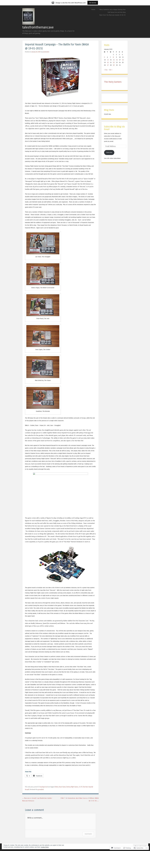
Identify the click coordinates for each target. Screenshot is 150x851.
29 (114, 65)
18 (123, 60)
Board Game (62, 787)
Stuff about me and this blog (117, 12)
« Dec (106, 70)
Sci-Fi (80, 787)
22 (114, 62)
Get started (92, 3)
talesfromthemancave (38, 27)
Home (93, 9)
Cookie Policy (45, 847)
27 (108, 65)
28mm (56, 787)
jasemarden (45, 52)
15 (114, 60)
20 (108, 62)
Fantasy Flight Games (72, 787)
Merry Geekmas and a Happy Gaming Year (113, 9)
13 (108, 60)
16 (117, 60)
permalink (41, 789)
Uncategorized (43, 787)
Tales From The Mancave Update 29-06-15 (112, 15)
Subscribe (109, 152)
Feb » (110, 70)
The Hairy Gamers (112, 82)
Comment (88, 834)
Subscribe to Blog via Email (114, 128)
